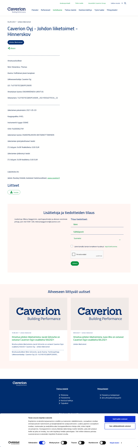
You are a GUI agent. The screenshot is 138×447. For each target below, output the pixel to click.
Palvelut (35, 10)
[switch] (64, 442)
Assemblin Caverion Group (97, 3)
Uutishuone (57, 10)
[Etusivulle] (17, 10)
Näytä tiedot (114, 443)
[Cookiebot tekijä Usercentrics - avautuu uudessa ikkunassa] (14, 442)
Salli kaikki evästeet (120, 419)
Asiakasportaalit (65, 3)
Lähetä (75, 263)
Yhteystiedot (112, 10)
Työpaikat (64, 403)
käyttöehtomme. (111, 246)
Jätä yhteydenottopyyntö (111, 397)
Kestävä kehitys (85, 10)
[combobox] (97, 239)
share (12, 48)
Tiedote (15, 192)
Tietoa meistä (70, 10)
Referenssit (45, 10)
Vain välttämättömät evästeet (120, 426)
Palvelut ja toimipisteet (111, 395)
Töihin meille (79, 3)
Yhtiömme (64, 395)
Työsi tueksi (99, 10)
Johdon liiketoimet (16, 42)
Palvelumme (65, 397)
